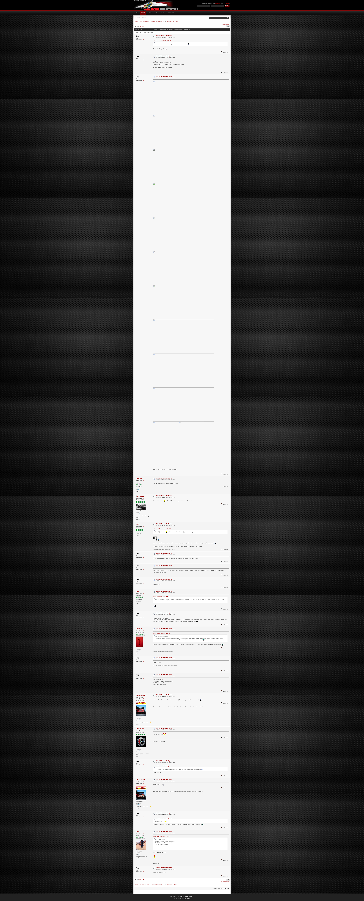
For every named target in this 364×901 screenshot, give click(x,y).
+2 (143, 730)
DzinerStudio (186, 898)
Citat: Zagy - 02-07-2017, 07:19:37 (161, 836)
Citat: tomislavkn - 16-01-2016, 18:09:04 (163, 528)
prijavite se (218, 3)
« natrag (223, 24)
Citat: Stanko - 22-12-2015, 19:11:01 (162, 40)
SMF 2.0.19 (173, 896)
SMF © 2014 (180, 896)
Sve (140, 26)
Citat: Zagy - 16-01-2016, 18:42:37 (161, 596)
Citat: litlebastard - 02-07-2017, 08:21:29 (163, 766)
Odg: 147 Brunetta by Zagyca (164, 35)
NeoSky (139, 629)
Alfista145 (140, 728)
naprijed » (227, 24)
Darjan (139, 478)
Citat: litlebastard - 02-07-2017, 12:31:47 (163, 818)
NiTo (138, 832)
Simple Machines (188, 896)
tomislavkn (140, 496)
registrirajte (226, 3)
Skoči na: (215, 888)
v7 (138, 524)
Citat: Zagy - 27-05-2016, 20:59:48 (161, 633)
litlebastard (141, 695)
